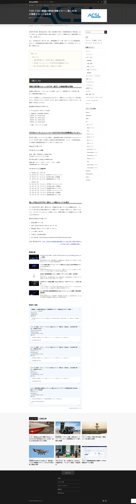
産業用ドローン (89, 88)
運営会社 (60, 489)
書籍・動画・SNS (90, 94)
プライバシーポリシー (57, 5)
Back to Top (68, 472)
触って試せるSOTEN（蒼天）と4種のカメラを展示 (46, 66)
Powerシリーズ (90, 158)
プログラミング (98, 43)
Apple (87, 118)
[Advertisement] (96, 193)
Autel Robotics (89, 174)
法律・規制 (89, 63)
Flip (88, 130)
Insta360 (88, 180)
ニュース (46, 17)
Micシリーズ (90, 140)
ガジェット (88, 103)
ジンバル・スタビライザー (92, 100)
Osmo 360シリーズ (91, 149)
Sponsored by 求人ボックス (75, 408)
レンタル (89, 43)
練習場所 (89, 72)
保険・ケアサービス (92, 69)
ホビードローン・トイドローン (93, 75)
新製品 (95, 40)
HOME (31, 5)
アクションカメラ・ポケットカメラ (94, 97)
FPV (100, 40)
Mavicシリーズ (90, 137)
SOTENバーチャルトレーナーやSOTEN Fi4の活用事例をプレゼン (50, 63)
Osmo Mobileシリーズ (92, 152)
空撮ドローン (89, 79)
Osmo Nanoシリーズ (92, 155)
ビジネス (88, 91)
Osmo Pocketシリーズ (92, 164)
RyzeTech (88, 170)
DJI (86, 121)
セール (89, 40)
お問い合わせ (47, 5)
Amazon (88, 112)
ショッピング (89, 54)
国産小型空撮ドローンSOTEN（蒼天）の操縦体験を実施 (48, 60)
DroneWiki (35, 500)
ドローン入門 (38, 5)
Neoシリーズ (90, 146)
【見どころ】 (34, 57)
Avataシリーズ (90, 127)
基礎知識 (89, 60)
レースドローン (89, 85)
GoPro (87, 177)
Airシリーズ (90, 124)
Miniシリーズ (90, 143)
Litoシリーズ (90, 134)
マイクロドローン (90, 82)
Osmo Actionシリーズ (92, 167)
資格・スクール (90, 66)
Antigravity (88, 115)
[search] (105, 32)
